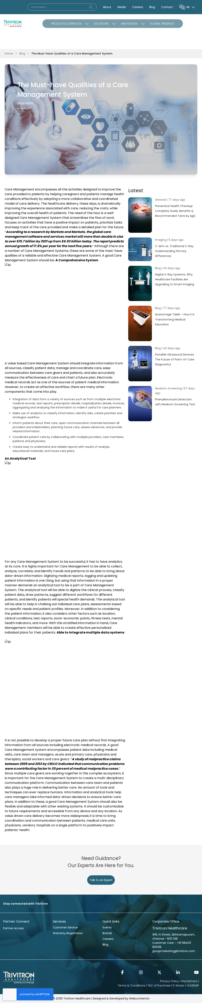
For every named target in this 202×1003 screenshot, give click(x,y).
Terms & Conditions (131, 985)
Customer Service (65, 927)
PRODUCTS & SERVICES (66, 24)
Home (9, 53)
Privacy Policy (169, 981)
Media (122, 7)
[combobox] (191, 7)
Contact (167, 7)
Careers (137, 7)
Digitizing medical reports (63, 576)
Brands (107, 933)
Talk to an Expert (101, 880)
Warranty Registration (68, 933)
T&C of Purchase (159, 985)
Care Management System (41, 217)
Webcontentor (139, 998)
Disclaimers (189, 981)
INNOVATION (129, 24)
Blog (152, 7)
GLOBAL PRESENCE (162, 24)
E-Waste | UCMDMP (186, 985)
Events (107, 927)
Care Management (19, 189)
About (107, 7)
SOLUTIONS (101, 24)
